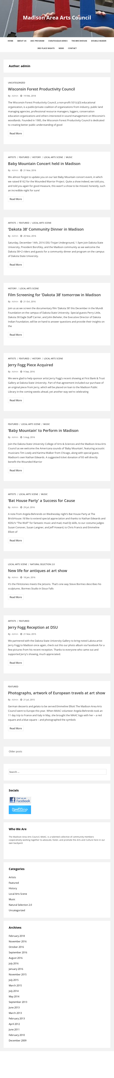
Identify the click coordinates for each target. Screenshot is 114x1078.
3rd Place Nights (46, 48)
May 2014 (14, 996)
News (61, 48)
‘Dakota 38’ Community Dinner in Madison (46, 229)
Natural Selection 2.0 (42, 564)
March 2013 (15, 1013)
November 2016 (18, 941)
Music (69, 157)
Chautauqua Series (58, 41)
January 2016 (16, 969)
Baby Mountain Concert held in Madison (44, 163)
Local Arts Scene (53, 157)
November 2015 (18, 974)
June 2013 (14, 1007)
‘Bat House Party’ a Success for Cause (41, 500)
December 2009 (17, 1040)
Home (10, 41)
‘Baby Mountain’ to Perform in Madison (43, 430)
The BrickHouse (79, 41)
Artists (12, 157)
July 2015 (14, 980)
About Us (21, 41)
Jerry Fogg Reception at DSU (33, 627)
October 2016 (16, 947)
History (36, 157)
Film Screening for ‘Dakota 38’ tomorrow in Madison (54, 294)
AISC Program (37, 41)
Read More (16, 133)
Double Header (98, 41)
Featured (24, 157)
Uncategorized (16, 82)
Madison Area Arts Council (57, 17)
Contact (72, 48)
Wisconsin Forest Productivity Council (41, 88)
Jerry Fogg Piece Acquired (30, 364)
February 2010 (17, 1035)
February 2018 (17, 936)
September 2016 (18, 952)
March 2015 (15, 985)
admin (15, 95)
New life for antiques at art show (37, 570)
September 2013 (18, 1002)
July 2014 (14, 991)
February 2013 (17, 1018)
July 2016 (14, 963)
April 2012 (14, 1024)
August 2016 (16, 958)
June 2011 (14, 1029)
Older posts (15, 751)
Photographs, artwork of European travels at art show (56, 692)
